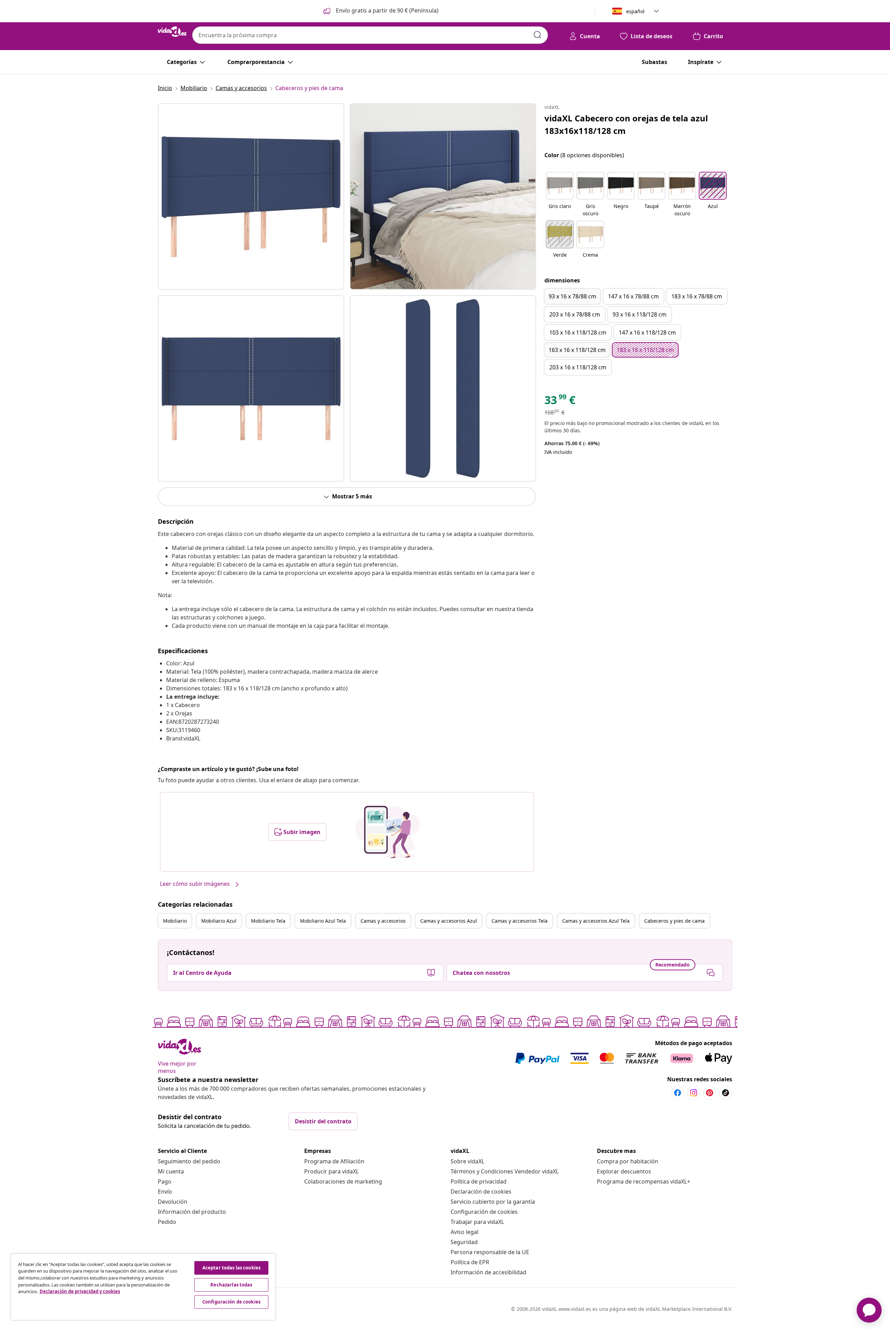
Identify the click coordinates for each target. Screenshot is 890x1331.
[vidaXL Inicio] (172, 31)
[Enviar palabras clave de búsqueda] (537, 34)
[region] (143, 1287)
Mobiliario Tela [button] (268, 920)
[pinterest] (709, 1092)
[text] (559, 402)
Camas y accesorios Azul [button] (448, 920)
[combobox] (370, 35)
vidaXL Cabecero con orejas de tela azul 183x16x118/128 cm (626, 124)
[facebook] (677, 1092)
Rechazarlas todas (231, 1285)
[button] (380, 11)
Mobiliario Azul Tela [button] (323, 920)
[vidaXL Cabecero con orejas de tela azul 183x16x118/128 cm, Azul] (251, 196)
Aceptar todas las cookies (231, 1268)
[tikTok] (725, 1092)
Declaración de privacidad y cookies (80, 1291)
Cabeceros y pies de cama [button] (674, 920)
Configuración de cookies (484, 1212)
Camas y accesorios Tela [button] (520, 920)
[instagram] (693, 1092)
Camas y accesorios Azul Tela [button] (596, 920)
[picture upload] (387, 832)
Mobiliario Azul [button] (218, 920)
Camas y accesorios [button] (383, 920)
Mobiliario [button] (175, 920)
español (635, 11)
